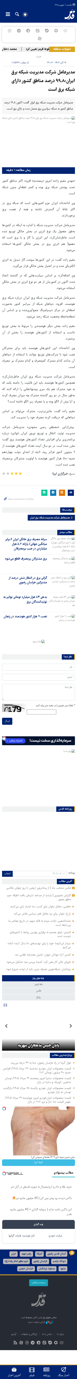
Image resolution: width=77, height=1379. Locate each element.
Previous (71, 1026)
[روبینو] (56, 31)
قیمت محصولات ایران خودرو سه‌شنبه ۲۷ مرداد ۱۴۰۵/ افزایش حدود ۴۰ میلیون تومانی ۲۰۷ (37, 1071)
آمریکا (39, 1254)
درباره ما (60, 1334)
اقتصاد (38, 56)
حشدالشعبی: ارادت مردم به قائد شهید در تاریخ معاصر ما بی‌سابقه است (39, 923)
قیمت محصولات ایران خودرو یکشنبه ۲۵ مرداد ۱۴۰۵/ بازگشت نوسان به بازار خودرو (37, 1090)
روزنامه (46, 1375)
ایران (13, 1254)
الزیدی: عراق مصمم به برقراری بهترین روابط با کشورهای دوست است (40, 934)
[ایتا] (37, 31)
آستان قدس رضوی (56, 1254)
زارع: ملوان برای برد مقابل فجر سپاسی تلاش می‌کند (42, 914)
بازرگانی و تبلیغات (29, 1334)
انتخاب (7, 874)
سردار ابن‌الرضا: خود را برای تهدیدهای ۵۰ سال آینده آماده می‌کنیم (39, 946)
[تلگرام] (19, 31)
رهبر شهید (26, 1254)
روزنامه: (71, 873)
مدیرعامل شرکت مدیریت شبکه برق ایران (50, 518)
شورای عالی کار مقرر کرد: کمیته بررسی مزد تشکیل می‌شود (39, 962)
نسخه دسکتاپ (38, 1283)
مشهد (63, 1269)
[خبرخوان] (15, 1343)
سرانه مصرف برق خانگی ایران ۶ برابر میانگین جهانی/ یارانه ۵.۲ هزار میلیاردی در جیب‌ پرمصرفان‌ (26, 544)
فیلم (32, 1375)
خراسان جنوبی (26, 1269)
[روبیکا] (65, 31)
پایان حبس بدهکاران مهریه (38, 1046)
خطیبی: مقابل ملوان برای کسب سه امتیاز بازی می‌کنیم (40, 907)
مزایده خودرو (55, 1236)
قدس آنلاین (67, 14)
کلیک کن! (38, 1162)
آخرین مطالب (65, 881)
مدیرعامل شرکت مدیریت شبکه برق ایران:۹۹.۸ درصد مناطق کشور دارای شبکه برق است (43, 81)
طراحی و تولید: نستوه (37, 1322)
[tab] (38, 978)
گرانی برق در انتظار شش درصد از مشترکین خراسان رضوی (27, 580)
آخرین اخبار (14, 1375)
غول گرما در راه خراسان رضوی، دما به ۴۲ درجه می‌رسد (41, 1063)
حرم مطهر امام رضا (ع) (16, 1261)
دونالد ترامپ (59, 1261)
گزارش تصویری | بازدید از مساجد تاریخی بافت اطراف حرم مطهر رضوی (39, 897)
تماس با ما (47, 1334)
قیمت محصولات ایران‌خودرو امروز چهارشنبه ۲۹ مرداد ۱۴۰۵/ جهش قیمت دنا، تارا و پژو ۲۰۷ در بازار (38, 1100)
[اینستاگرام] (9, 31)
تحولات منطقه (62, 49)
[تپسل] (4, 738)
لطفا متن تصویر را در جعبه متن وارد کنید (55, 705)
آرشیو (13, 1334)
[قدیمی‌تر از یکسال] (62, 544)
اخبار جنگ (63, 1375)
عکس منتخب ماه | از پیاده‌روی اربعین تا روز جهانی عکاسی (38, 888)
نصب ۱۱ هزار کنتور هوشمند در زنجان (25, 616)
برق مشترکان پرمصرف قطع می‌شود (26, 559)
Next (6, 1026)
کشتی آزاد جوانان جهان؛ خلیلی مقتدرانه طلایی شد (43, 955)
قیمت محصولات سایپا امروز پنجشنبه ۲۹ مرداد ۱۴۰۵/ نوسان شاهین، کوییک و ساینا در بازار (38, 1080)
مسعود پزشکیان (47, 1269)
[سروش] (28, 31)
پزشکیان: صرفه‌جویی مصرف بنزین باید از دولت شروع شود (38, 969)
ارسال (7, 721)
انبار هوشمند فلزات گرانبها (21, 1236)
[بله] (46, 31)
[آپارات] (39, 38)
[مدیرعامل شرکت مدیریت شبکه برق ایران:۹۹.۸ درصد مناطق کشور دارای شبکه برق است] (38, 140)
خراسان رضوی (40, 1261)
